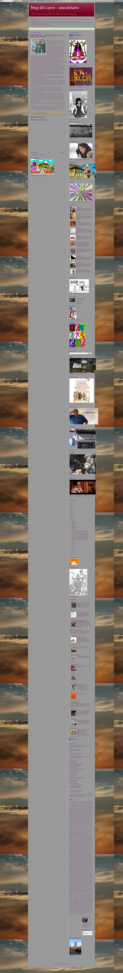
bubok (77, 812)
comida (87, 825)
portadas (81, 886)
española (86, 843)
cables (90, 812)
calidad (87, 813)
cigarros (91, 821)
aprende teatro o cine (73, 763)
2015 (72, 512)
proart (70, 888)
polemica (72, 886)
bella (85, 809)
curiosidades (88, 831)
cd (85, 819)
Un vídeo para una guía (74, 754)
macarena (85, 866)
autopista (86, 807)
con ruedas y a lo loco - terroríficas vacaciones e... (79, 534)
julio (72, 541)
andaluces (70, 806)
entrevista (81, 842)
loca (69, 864)
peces (82, 883)
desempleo (90, 834)
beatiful (75, 809)
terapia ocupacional (89, 904)
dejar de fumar (79, 834)
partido (75, 882)
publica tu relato (73, 781)
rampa (89, 890)
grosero (76, 853)
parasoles (70, 882)
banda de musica (84, 808)
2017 (72, 508)
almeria (36, 113)
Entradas (85, 932)
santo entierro (85, 896)
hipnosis (70, 855)
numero (88, 877)
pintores (72, 885)
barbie (70, 809)
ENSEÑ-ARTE (73, 728)
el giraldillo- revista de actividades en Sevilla (77, 768)
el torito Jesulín (78, 255)
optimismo (90, 878)
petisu (81, 884)
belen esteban (82, 809)
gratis (74, 853)
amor (86, 804)
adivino (70, 802)
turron (89, 907)
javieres (73, 860)
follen (72, 849)
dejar (76, 834)
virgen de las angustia (75, 912)
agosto (73, 529)
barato (89, 808)
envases (84, 842)
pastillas (76, 883)
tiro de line (80, 905)
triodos (77, 907)
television (81, 904)
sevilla (90, 899)
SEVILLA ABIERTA (74, 783)
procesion (72, 888)
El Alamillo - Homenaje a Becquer (76, 757)
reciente (89, 891)
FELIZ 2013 (89, 847)
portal (83, 886)
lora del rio (84, 864)
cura (83, 831)
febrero (73, 550)
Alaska (89, 802)
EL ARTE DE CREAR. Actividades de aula (79, 620)
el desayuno (78, 221)
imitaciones (71, 858)
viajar (89, 910)
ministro (85, 871)
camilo (81, 814)
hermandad (85, 854)
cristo (81, 830)
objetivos (72, 878)
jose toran (84, 860)
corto (91, 828)
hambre (80, 854)
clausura (80, 824)
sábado (82, 895)
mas (82, 870)
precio (89, 886)
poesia (70, 886)
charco (73, 820)
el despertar (77, 840)
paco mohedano (80, 879)
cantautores (81, 815)
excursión (76, 846)
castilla (70, 819)
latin (83, 861)
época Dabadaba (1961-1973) (75, 787)
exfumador (79, 846)
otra (72, 879)
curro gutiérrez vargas (82, 298)
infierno (75, 859)
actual (88, 801)
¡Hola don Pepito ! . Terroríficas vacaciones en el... (79, 537)
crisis (76, 830)
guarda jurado (83, 853)
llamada (86, 862)
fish (88, 848)
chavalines (75, 820)
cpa (74, 830)
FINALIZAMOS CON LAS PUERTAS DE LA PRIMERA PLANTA (83, 622)
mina (83, 871)
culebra (81, 831)
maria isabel (43, 113)
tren (74, 907)
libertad (70, 862)
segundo (91, 896)
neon (85, 876)
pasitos (89, 882)
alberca (70, 803)
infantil (73, 859)
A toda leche (32, 29)
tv (69, 908)
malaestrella (78, 867)
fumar (90, 849)
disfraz (91, 836)
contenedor (82, 827)
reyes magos (87, 894)
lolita (79, 864)
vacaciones (85, 908)
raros (72, 891)
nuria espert (90, 877)
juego (91, 860)
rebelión (86, 891)
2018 (72, 507)
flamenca (90, 848)
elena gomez (76, 841)
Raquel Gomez (73, 719)
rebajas (84, 891)
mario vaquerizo (74, 870)
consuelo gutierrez (78, 827)
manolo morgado (83, 868)
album (72, 803)
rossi (78, 895)
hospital (87, 855)
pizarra (79, 885)
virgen (83, 911)
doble (81, 837)
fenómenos (79, 848)
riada (91, 894)
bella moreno (88, 809)
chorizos (76, 821)
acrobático (85, 801)
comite (81, 826)
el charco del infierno (79, 262)
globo (79, 852)
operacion (87, 878)
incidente (80, 858)
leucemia (91, 861)
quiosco (91, 889)
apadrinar (72, 807)
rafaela (84, 890)
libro (74, 862)
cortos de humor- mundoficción (75, 765)
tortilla (77, 906)
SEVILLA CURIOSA (64, 29)
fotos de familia (79, 849)
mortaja (70, 873)
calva (74, 814)
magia (73, 867)
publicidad (76, 889)
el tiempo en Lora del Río (74, 771)
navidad (83, 874)
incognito (87, 858)
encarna (88, 841)
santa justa (81, 896)
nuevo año (84, 877)
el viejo (88, 840)
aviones (89, 807)
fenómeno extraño (74, 848)
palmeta (72, 880)
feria (81, 848)
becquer (77, 809)
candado (70, 815)
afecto (74, 802)
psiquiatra (89, 888)
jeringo (76, 860)
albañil (91, 802)
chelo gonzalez (79, 820)
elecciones (90, 840)
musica (78, 874)
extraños (89, 846)
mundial (91, 873)
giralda (73, 852)
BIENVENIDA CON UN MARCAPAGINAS (81, 685)
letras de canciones (73, 774)
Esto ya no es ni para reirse (80, 228)
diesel (70, 836)
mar (87, 868)
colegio (80, 825)
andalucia (73, 806)
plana (82, 885)
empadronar (83, 841)
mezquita (78, 871)
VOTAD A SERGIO (80, 720)
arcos (77, 807)
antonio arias (85, 806)
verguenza (85, 910)
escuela (70, 843)
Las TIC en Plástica (74, 702)
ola (74, 878)
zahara (78, 913)
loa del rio (90, 862)
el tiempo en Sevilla (73, 773)
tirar (78, 905)
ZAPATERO (81, 913)
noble (91, 876)
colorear (82, 825)
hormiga (77, 855)
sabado (80, 895)
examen (70, 846)
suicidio (85, 901)
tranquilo (91, 906)
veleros (76, 910)
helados (82, 854)
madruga (91, 866)
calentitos (84, 813)
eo (85, 842)
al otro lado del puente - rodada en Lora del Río (84, 249)
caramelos (81, 817)
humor (75, 856)
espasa (91, 843)
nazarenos (70, 876)
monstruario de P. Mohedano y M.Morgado (77, 777)
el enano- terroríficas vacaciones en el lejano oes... (79, 535)
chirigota (88, 820)
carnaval (74, 818)
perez (78, 884)
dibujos (85, 835)
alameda (81, 802)
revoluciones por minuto (78, 894)
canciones (90, 814)
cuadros (91, 830)
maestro (70, 867)
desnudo (70, 835)
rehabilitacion (79, 892)
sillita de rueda (87, 900)
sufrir (83, 901)
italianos (88, 859)
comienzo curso (71, 826)
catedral (78, 819)
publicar (73, 889)
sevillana (70, 900)
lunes (79, 866)
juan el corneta (88, 860)
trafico (88, 906)
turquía (87, 907)
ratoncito (76, 891)
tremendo (72, 907)
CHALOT (70, 820)
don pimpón (88, 837)
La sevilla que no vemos (42, 29)
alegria (74, 803)
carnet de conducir (85, 818)
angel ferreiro (80, 806)
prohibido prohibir (73, 780)
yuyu (76, 913)
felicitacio (85, 847)
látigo (82, 861)
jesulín (78, 860)
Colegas (78, 646)
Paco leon (76, 879)
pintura (75, 885)
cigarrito (85, 821)
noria (73, 877)
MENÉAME (90, 29)
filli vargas (86, 848)
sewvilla (73, 900)
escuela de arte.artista (75, 843)
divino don (77, 837)
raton (74, 891)
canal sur (88, 814)
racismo (77, 890)
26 (79, 801)
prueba (87, 888)
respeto (70, 894)
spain (78, 901)
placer (81, 885)
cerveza (91, 819)
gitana (75, 852)
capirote (91, 815)
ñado (70, 878)
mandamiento (90, 867)
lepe (89, 861)
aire (76, 802)
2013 (72, 515)
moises (75, 872)
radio (79, 890)
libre (72, 862)
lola (71, 864)
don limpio (84, 837)
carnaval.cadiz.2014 (79, 818)
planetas (85, 885)
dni (79, 837)
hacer (70, 854)
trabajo (84, 906)
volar (71, 913)
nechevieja (73, 876)
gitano (77, 852)
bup (84, 812)
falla (72, 847)
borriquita (70, 812)
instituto (79, 859)
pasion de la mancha (83, 882)
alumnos (73, 804)
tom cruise (90, 905)
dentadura (83, 834)
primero (91, 886)
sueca (79, 901)
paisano (91, 879)
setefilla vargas (79, 899)
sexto (78, 900)
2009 (72, 553)
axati (91, 807)
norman (75, 877)
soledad (72, 901)
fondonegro (73, 601)
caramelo (78, 817)
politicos (78, 886)
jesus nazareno (81, 860)
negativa (79, 876)
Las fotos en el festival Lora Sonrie (76, 753)
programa (79, 888)
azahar (74, 808)
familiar (76, 847)
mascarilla (84, 870)
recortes (91, 891)
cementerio (88, 819)
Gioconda (70, 852)
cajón (79, 813)
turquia (85, 907)
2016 (72, 510)
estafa (82, 844)
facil (91, 846)
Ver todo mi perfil (79, 303)
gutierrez (90, 853)
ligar (75, 862)
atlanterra (79, 807)
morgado (91, 872)
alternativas (90, 803)
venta (78, 910)
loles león (77, 864)
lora (81, 864)
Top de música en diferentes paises (76, 784)
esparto (89, 843)
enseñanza (78, 842)
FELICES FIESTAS (80, 694)
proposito (84, 888)
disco (84, 836)
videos (77, 911)
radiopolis (81, 890)
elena (73, 841)
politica (75, 886)
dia (77, 835)
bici (77, 810)
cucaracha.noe (76, 831)
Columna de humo (74, 636)
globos (81, 852)
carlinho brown (90, 817)
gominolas (88, 852)
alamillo (84, 802)
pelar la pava (87, 883)
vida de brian (72, 911)
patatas (78, 883)
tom (87, 905)
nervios (87, 876)
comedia (85, 825)
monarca (83, 872)
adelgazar (90, 801)
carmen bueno (71, 818)
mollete (77, 872)
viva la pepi (90, 912)
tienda (74, 905)
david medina (73, 834)
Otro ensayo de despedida (81, 637)
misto (72, 872)
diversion (70, 837)
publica (70, 889)
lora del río (88, 864)
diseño (89, 836)
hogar (73, 855)
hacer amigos (73, 854)
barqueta (72, 809)
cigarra (83, 821)
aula (81, 807)
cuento (79, 831)
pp (87, 886)
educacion (90, 839)
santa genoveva (77, 896)
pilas (86, 884)
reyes (84, 894)
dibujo (83, 835)
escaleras (88, 842)
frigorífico (83, 849)
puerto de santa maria (85, 889)
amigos (81, 804)
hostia (89, 855)
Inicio (49, 152)
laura (85, 861)
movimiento (73, 873)
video (75, 911)
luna (74, 866)
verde (82, 910)
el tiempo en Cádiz (73, 770)
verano (47, 113)
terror (70, 905)
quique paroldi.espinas (72, 890)
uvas (83, 908)
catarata (76, 819)
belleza (91, 809)
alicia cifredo (83, 803)
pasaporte (77, 882)
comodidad (84, 826)
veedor (72, 910)
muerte (81, 873)
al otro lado (78, 802)
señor (91, 897)
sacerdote (84, 895)
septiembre (73, 527)
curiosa (86, 831)
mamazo (87, 867)
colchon (77, 825)
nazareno (90, 874)
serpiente (70, 899)
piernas (83, 884)
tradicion (86, 906)
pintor (70, 885)
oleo (77, 878)
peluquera (70, 884)
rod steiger (74, 895)
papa (79, 880)
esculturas (79, 843)
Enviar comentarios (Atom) (40, 154)
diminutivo (75, 836)
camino (83, 814)
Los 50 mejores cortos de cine (76, 630)
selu (76, 897)
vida (70, 911)
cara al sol (75, 817)
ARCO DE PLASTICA (75, 29)
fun (91, 849)
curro (70, 833)
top (72, 906)
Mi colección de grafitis (75, 655)
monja (86, 872)
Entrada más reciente (34, 152)
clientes (83, 824)
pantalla (77, 880)
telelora (79, 904)
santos (88, 896)
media (91, 870)
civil (73, 824)
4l (80, 801)
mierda (81, 871)
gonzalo (91, 852)
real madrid (81, 891)
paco (74, 879)
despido (75, 835)
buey (83, 812)
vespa (87, 910)
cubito (73, 831)
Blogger (67, 963)
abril (72, 546)
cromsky (84, 830)
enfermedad (75, 842)
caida (77, 813)
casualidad (73, 819)
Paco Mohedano (74, 645)
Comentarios (85, 934)
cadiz (70, 813)
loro (69, 865)
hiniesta (91, 854)
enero (73, 551)
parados (88, 880)
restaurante (73, 894)
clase (75, 824)
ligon (77, 862)
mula (87, 873)
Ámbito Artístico (74, 693)
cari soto (84, 817)
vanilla (70, 910)
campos (86, 814)
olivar (85, 878)
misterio (70, 872)
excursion (73, 846)
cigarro (88, 821)
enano (86, 841)
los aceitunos (72, 776)
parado (86, 880)
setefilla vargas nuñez (85, 899)
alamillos (86, 802)
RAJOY (86, 890)
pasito (87, 882)
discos (86, 836)
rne (72, 895)
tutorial (91, 907)
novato (80, 877)
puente (81, 889)
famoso (78, 847)
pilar (85, 884)
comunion (90, 826)
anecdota (77, 806)
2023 (72, 501)
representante (90, 892)
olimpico (82, 878)
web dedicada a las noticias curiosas (76, 786)
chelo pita (84, 820)
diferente (72, 836)
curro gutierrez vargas (84, 832)
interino (85, 859)
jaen (89, 859)
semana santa (83, 897)
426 (71, 752)
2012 (72, 517)
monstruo (88, 872)
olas (75, 878)
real (78, 891)
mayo (73, 544)
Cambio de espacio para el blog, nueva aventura (79, 703)
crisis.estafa (79, 830)
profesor (76, 888)
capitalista (70, 817)
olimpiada (79, 878)
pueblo (79, 889)
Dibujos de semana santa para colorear (82, 242)
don (82, 837)
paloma (75, 880)
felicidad (83, 847)
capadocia (85, 815)
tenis (84, 904)
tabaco (91, 901)
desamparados (87, 834)
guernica (86, 853)
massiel (87, 870)
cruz (89, 830)
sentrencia (87, 897)
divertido (73, 837)
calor (73, 814)
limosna (83, 862)
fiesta (83, 848)
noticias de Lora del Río (74, 779)
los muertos (72, 865)
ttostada (81, 907)
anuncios (91, 806)
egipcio (74, 840)
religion (84, 892)
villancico (80, 911)
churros (79, 821)
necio (76, 876)
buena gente (80, 812)
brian (75, 812)
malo (81, 867)
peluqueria (73, 884)
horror (80, 855)
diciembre (73, 522)
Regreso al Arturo (80, 612)
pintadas (91, 884)
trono (78, 907)
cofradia (91, 824)
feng (91, 847)
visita (86, 912)
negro (83, 876)
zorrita (84, 913)
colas (75, 825)
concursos (73, 827)
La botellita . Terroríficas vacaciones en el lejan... (79, 539)
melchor (73, 871)
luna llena (76, 866)
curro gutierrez (76, 833)
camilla (79, 814)
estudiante (86, 844)
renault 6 (86, 892)
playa (89, 885)
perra (79, 884)
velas (74, 910)
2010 (72, 521)
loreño (91, 864)
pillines (88, 884)
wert (74, 913)
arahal (75, 807)
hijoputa (88, 854)
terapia (86, 904)
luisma (73, 866)
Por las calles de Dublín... (81, 665)
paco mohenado (84, 879)
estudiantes (90, 844)
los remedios (84, 865)
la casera (74, 861)
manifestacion (71, 868)
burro (86, 812)
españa (84, 843)
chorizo (73, 821)
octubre (73, 526)
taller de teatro (76, 902)
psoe (91, 888)
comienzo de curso (77, 826)
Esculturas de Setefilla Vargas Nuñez (82, 269)
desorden (73, 835)
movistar (76, 873)
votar (73, 913)
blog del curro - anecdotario (55, 7)
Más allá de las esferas (75, 709)
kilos (72, 861)
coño (91, 827)
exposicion (82, 846)
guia (88, 853)
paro (73, 882)
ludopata (89, 865)
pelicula (91, 883)
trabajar (82, 906)
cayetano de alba (82, 819)
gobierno (85, 852)
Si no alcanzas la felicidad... (81, 656)
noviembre (73, 524)
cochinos (85, 824)
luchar (87, 865)
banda (81, 808)
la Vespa (77, 235)
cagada (75, 813)
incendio (77, 858)
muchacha (79, 873)
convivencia (86, 827)
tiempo (72, 905)
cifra (81, 821)
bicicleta (79, 810)
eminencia (80, 841)
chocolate (70, 821)
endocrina (90, 841)
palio (70, 880)
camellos (76, 814)
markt (80, 870)
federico (80, 847)
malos (84, 867)
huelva (91, 855)
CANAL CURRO (54, 29)
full (85, 849)
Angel (72, 631)
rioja (70, 895)
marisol (78, 870)
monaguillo (80, 872)
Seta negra (78, 675)
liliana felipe (80, 862)
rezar (89, 894)
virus (85, 912)
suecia (81, 901)
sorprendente (75, 901)
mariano (70, 870)
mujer (85, 873)
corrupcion (88, 828)
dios (78, 836)
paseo (79, 882)
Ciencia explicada (74, 739)
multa (89, 873)
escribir (91, 842)
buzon (88, 812)
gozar (70, 853)
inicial (77, 859)
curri (91, 831)
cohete (73, 825)
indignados (90, 858)
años (70, 807)
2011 (72, 519)
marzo (73, 548)
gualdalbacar (79, 853)
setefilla (75, 899)
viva (88, 912)
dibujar (81, 835)
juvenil (70, 861)
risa (71, 895)
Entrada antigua (62, 152)
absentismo (82, 801)
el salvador (80, 840)
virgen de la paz (86, 911)
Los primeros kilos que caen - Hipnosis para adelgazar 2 (83, 215)
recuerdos (70, 892)
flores (70, 849)
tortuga (79, 906)
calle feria (90, 813)
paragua (91, 880)
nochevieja (71, 877)
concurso (70, 827)
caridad (86, 817)
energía (70, 842)
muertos (83, 873)
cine (75, 822)
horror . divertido (83, 855)
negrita (81, 876)
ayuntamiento (71, 808)
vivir (70, 913)
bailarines (76, 808)
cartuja (89, 818)
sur (89, 901)
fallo (73, 847)
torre (75, 906)
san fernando (89, 895)
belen (79, 809)
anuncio (88, 806)
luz (83, 866)
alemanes (77, 803)
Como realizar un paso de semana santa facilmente (78, 756)
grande (72, 853)
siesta (84, 900)
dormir (91, 837)
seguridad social (71, 897)
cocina (88, 824)
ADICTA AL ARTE (74, 664)
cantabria (76, 815)
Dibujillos (72, 611)
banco (79, 808)
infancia (70, 859)
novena (82, 877)
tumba (83, 907)
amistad (84, 804)
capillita (88, 815)
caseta (91, 818)
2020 (72, 503)
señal (89, 897)
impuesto (74, 858)
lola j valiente (74, 864)
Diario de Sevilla (73, 767)
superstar (87, 901)
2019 (72, 505)
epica (86, 842)
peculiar (84, 883)
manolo (79, 868)
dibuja (79, 835)
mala (75, 867)
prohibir (82, 888)
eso (81, 843)
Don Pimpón (78, 207)
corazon (70, 828)
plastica (87, 885)
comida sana (90, 825)
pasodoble (70, 883)
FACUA (83, 29)
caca (91, 812)
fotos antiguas (75, 849)
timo (76, 905)
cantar (78, 815)
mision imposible (89, 871)
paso (91, 882)
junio (73, 543)
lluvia (88, 862)
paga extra (88, 879)
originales (70, 879)
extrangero (86, 846)
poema (91, 885)
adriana (73, 802)
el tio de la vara (84, 840)
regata (75, 892)
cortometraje (71, 830)
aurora (83, 807)
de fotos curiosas (74, 674)
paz (80, 883)
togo (86, 905)
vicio (91, 910)
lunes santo (81, 866)
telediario (70, 904)
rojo (76, 895)
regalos (73, 892)
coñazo (89, 827)
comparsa (87, 826)
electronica (70, 841)
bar (87, 808)
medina (70, 871)
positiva (85, 886)
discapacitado (81, 836)
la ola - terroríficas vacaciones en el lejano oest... (79, 532)
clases (78, 824)
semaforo (79, 897)
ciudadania (70, 824)
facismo (70, 847)
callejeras (70, 814)
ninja (89, 876)
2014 (72, 514)
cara (73, 817)
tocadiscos (83, 905)
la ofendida (77, 861)
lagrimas (80, 861)
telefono (76, 904)
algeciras (80, 803)
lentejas (87, 861)
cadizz (73, 813)
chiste (91, 820)
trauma (70, 907)
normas (78, 877)
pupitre (89, 889)
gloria (83, 852)
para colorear (83, 880)
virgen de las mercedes (81, 912)
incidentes (83, 858)
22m (78, 801)
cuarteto (70, 831)
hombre (75, 855)
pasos (73, 883)
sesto (73, 899)
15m (70, 801)
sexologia (76, 900)
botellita (73, 812)
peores (76, 884)
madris (89, 866)
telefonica (73, 904)
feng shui (70, 848)
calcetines (81, 813)
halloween (76, 854)
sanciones (73, 896)
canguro (73, 815)
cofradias (70, 825)
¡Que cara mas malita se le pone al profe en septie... (80, 531)
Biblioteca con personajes (81, 602)
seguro (75, 897)
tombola (70, 906)
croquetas (86, 830)
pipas (77, 885)
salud (86, 895)
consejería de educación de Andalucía (76, 764)
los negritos (76, 865)
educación (71, 840)
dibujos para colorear (89, 835)
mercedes (75, 871)
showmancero (81, 900)
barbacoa (91, 808)
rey (82, 894)
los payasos (39, 113)
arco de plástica (73, 683)
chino (86, 820)
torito (74, 906)
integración (82, 859)
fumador (87, 849)
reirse (81, 892)
